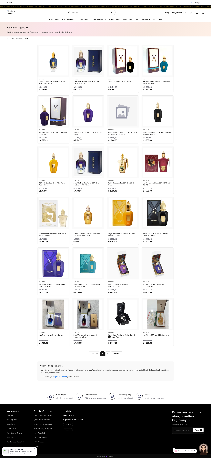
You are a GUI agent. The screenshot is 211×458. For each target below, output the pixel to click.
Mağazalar (10, 415)
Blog (167, 12)
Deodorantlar (145, 19)
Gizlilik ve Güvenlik (40, 437)
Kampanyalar (11, 428)
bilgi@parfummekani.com (73, 419)
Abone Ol (198, 430)
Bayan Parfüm (54, 19)
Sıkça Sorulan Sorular (14, 433)
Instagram (68, 424)
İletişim (36, 446)
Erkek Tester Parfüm (99, 19)
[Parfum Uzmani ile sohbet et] (203, 449)
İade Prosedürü (39, 433)
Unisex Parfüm (114, 19)
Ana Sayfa (10, 39)
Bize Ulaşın (10, 437)
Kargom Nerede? (179, 12)
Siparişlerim (11, 424)
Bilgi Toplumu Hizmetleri (15, 442)
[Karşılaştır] (190, 12)
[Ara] (112, 12)
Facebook (68, 430)
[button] (11, 2)
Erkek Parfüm (84, 19)
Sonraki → (117, 354)
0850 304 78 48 (68, 415)
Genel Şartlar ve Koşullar (43, 415)
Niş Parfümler (157, 19)
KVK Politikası (39, 442)
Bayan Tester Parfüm (69, 19)
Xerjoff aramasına (60, 376)
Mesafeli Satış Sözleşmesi (43, 428)
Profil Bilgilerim (12, 419)
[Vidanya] (14, 12)
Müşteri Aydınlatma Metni (43, 424)
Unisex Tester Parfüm (130, 19)
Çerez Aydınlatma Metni (42, 419)
